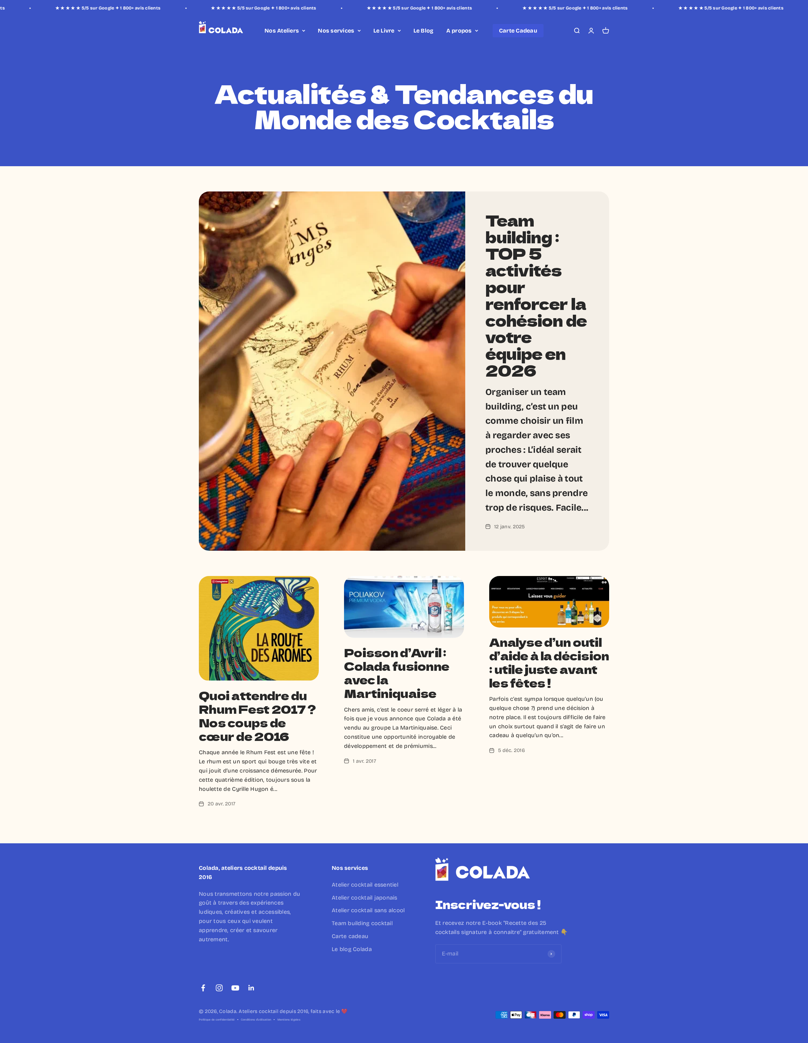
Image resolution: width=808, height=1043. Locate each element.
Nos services (336, 30)
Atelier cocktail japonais (364, 897)
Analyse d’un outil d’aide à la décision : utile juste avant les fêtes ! (549, 662)
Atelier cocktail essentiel (365, 884)
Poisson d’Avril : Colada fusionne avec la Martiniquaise (396, 672)
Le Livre (384, 30)
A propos (459, 30)
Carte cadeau (350, 936)
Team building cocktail (362, 923)
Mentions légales (288, 1019)
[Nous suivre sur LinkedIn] (251, 988)
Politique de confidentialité (217, 1019)
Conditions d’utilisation (256, 1019)
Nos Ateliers (281, 30)
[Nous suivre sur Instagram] (219, 988)
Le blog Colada (352, 949)
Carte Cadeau (518, 30)
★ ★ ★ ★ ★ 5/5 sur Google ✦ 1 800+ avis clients (56, 8)
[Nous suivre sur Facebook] (203, 988)
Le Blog (423, 30)
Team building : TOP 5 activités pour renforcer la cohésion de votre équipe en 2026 (535, 295)
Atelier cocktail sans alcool (368, 910)
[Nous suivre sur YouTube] (235, 988)
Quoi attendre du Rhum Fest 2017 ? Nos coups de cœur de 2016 (257, 715)
